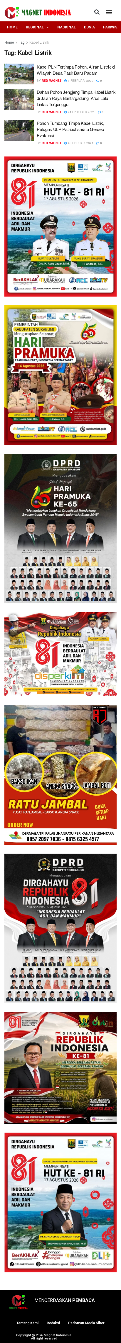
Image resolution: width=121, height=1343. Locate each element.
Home (9, 42)
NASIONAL (66, 27)
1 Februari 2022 (80, 81)
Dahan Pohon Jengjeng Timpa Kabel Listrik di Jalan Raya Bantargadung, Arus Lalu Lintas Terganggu (76, 98)
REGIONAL (35, 27)
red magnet (51, 81)
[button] (97, 12)
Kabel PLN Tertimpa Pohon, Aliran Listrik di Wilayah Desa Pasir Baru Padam (76, 70)
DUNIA (89, 27)
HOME (12, 27)
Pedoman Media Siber (86, 1323)
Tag (22, 42)
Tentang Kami (27, 1323)
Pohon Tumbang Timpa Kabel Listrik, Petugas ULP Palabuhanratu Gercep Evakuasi (70, 129)
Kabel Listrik (39, 42)
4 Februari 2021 (80, 143)
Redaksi (53, 1323)
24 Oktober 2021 (81, 112)
